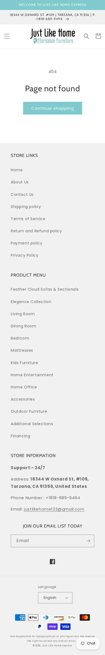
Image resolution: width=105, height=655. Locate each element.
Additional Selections (32, 423)
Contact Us (22, 194)
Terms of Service (28, 218)
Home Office (24, 387)
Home (17, 170)
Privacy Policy (24, 255)
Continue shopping (52, 108)
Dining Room (23, 326)
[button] (7, 36)
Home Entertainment (32, 375)
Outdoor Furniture (29, 411)
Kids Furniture (24, 362)
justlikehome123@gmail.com (54, 509)
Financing (20, 436)
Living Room (23, 314)
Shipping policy (26, 206)
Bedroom (20, 338)
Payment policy (26, 243)
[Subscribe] (88, 541)
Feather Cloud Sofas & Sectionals (45, 289)
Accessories (23, 399)
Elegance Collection (31, 301)
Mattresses (22, 350)
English (50, 597)
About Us (20, 182)
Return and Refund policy (36, 231)
